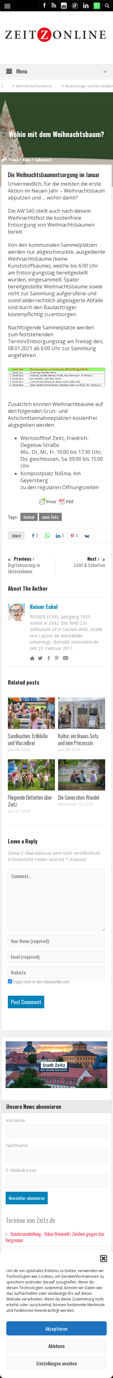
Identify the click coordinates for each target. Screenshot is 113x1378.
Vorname (15, 1120)
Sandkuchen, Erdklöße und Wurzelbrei (28, 739)
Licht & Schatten (89, 561)
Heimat (29, 517)
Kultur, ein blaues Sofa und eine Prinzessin (78, 739)
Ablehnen (56, 1345)
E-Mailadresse (21, 1170)
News (27, 159)
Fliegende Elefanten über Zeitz (30, 800)
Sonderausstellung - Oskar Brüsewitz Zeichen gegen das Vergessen (54, 1236)
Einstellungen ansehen (56, 1363)
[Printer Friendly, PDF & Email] (56, 502)
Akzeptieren (56, 1328)
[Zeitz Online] (56, 34)
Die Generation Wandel (78, 797)
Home (13, 159)
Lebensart (43, 159)
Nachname (17, 1145)
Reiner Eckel (44, 607)
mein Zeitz (50, 517)
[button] (103, 1258)
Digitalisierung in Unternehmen (24, 565)
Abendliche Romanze (25, 86)
